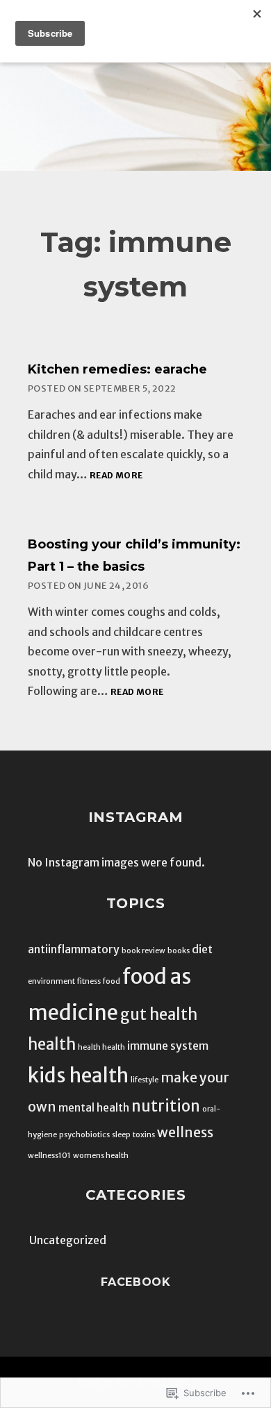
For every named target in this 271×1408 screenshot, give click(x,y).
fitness (89, 981)
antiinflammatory (74, 949)
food (111, 981)
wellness (185, 1132)
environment (51, 981)
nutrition (165, 1106)
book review (143, 950)
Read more (116, 476)
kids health (78, 1076)
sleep (121, 1134)
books (178, 950)
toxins (144, 1134)
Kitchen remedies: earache (117, 369)
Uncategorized (67, 1240)
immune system (167, 1046)
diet (202, 949)
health (52, 1044)
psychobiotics (84, 1134)
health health (101, 1047)
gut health (158, 1014)
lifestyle (144, 1079)
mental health (93, 1107)
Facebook (136, 1282)
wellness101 (49, 1155)
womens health (101, 1155)
